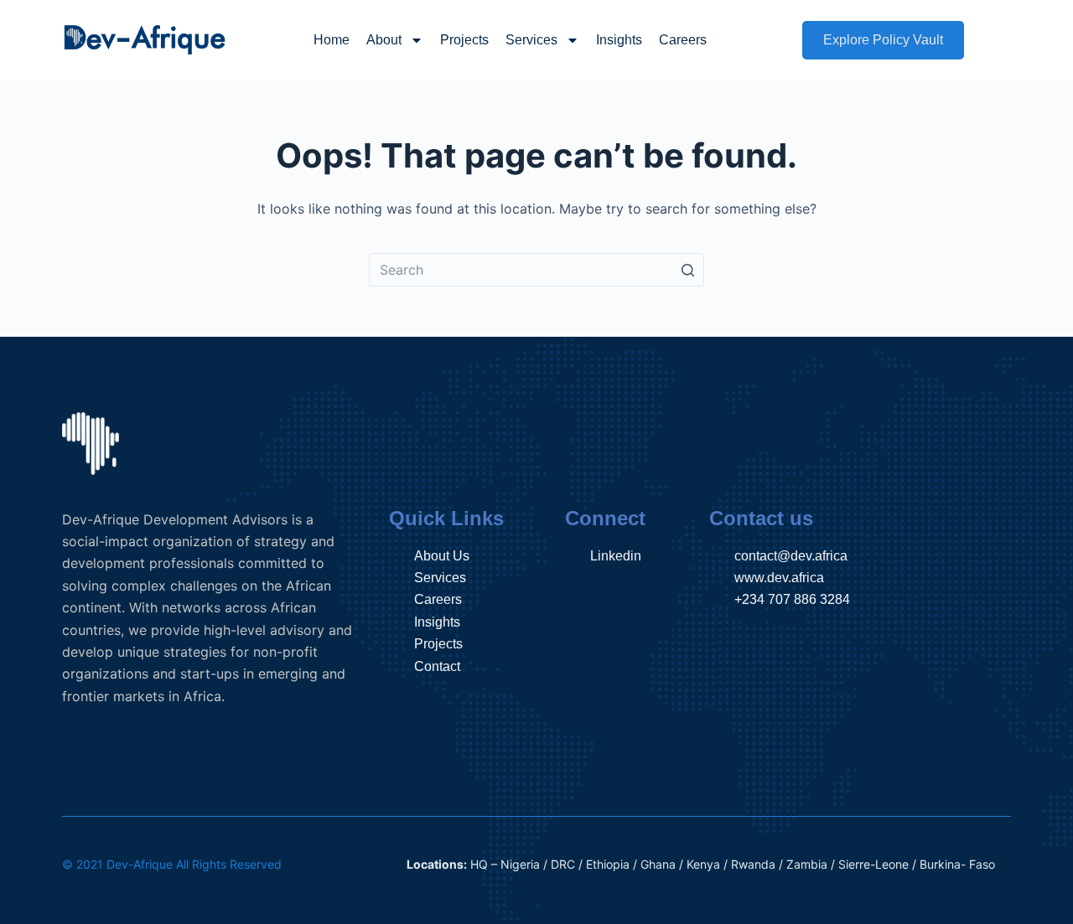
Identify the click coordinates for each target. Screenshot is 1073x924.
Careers (683, 40)
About (384, 40)
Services (531, 40)
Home (332, 40)
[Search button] (687, 269)
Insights (619, 40)
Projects (464, 40)
